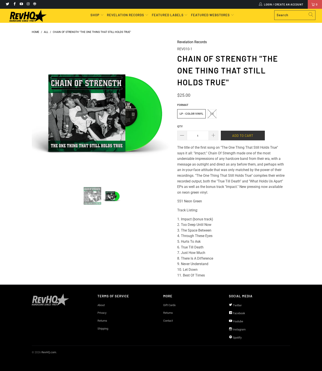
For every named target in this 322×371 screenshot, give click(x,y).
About (101, 305)
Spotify (237, 337)
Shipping (102, 328)
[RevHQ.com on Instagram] (28, 4)
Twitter (237, 305)
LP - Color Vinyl (191, 113)
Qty (180, 126)
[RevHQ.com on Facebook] (14, 4)
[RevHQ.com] (27, 16)
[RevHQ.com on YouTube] (21, 4)
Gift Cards (169, 305)
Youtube (237, 321)
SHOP (95, 15)
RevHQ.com (48, 352)
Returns (102, 320)
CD (212, 113)
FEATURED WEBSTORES (211, 15)
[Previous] (39, 109)
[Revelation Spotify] (34, 4)
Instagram (239, 329)
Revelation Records (192, 42)
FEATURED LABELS (168, 15)
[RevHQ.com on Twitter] (7, 4)
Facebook (238, 313)
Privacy (101, 312)
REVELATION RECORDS (125, 15)
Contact (168, 320)
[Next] (165, 109)
